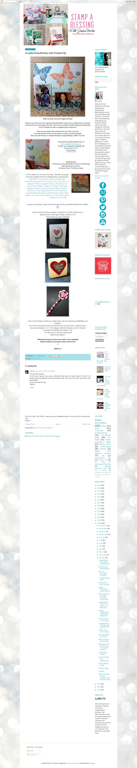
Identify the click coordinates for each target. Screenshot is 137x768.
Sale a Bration (101, 470)
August (102, 537)
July (100, 540)
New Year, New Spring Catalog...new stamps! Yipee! (104, 676)
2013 (99, 523)
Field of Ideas (103, 668)
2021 (99, 500)
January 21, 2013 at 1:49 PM (45, 371)
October (102, 531)
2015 (99, 517)
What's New (105, 444)
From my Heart (59, 181)
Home (58, 424)
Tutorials (99, 430)
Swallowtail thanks (103, 653)
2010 (99, 690)
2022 (99, 497)
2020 (99, 503)
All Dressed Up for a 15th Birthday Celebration (104, 596)
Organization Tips (103, 458)
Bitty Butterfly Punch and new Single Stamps (104, 646)
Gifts (97, 428)
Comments (33, 754)
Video (103, 426)
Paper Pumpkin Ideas (103, 440)
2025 (99, 488)
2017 (99, 511)
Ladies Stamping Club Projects (104, 589)
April (101, 549)
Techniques (105, 446)
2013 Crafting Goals (103, 664)
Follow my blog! (101, 333)
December (103, 526)
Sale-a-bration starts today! (104, 619)
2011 (99, 687)
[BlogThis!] (55, 356)
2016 (99, 514)
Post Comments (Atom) (44, 428)
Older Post (86, 424)
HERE (76, 148)
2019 (99, 506)
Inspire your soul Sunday (104, 583)
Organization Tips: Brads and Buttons (104, 562)
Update (101, 671)
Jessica (99, 101)
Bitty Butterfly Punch (50, 191)
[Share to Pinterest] (60, 356)
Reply (32, 387)
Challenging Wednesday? (104, 567)
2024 (99, 491)
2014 (99, 520)
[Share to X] (57, 356)
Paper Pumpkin (100, 421)
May (100, 546)
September (103, 534)
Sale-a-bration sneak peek (104, 640)
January (102, 558)
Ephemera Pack (100, 472)
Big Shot (63, 191)
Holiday (102, 449)
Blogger (92, 763)
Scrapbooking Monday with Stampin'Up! (104, 625)
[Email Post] (49, 356)
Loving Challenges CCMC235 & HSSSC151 (103, 613)
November (103, 528)
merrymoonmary (72, 763)
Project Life (102, 460)
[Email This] (53, 356)
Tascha (32, 371)
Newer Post (30, 424)
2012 (99, 684)
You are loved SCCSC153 (104, 635)
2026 (99, 485)
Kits (103, 456)
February (102, 555)
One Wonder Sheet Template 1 (107, 406)
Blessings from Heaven (42, 181)
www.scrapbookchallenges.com (70, 144)
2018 (99, 508)
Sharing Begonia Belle (107, 368)
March (101, 552)
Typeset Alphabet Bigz (35, 193)
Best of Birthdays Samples (103, 573)
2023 (99, 494)
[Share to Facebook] (58, 356)
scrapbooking (35, 359)
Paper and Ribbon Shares (103, 452)
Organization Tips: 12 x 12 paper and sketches (103, 605)
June (101, 543)
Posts (31, 751)
